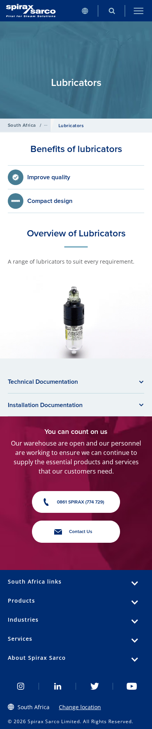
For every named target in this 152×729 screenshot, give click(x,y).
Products (21, 600)
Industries (23, 619)
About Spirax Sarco (37, 657)
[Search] (111, 10)
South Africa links (35, 581)
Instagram (20, 686)
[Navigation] (138, 10)
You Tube (131, 686)
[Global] (84, 10)
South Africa (22, 125)
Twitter (94, 686)
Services (20, 638)
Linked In (57, 686)
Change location (80, 707)
